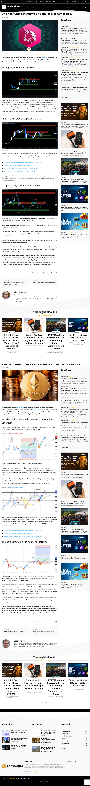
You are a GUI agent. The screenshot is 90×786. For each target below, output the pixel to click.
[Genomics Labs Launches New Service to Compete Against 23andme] (36, 733)
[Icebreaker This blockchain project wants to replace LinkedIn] (6, 747)
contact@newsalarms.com (36, 771)
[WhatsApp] (56, 272)
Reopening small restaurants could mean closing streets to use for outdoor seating (48, 740)
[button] (85, 7)
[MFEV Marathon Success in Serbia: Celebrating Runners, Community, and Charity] (74, 166)
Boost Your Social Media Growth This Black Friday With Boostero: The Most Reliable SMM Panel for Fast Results (74, 87)
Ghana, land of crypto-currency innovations (44, 282)
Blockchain (5, 17)
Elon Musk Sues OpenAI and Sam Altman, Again (19, 738)
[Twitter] (48, 272)
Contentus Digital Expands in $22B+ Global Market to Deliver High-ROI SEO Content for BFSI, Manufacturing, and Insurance (74, 74)
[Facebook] (44, 272)
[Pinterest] (52, 272)
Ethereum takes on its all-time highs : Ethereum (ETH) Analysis (13, 283)
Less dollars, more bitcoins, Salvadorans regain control (19, 171)
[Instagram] (72, 766)
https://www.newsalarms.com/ (21, 294)
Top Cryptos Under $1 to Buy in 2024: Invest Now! (73, 207)
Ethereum (44, 57)
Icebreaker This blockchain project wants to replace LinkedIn (19, 747)
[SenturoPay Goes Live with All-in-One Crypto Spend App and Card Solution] (74, 139)
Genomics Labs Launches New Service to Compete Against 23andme (48, 732)
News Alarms (13, 778)
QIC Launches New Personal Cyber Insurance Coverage (19, 731)
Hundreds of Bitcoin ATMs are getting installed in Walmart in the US (22, 162)
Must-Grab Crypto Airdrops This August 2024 (73, 234)
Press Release (64, 26)
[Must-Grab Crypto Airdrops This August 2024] (74, 221)
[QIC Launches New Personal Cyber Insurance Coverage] (6, 733)
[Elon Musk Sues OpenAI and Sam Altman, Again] (6, 740)
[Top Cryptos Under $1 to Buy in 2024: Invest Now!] (74, 194)
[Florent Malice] (7, 297)
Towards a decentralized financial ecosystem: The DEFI (19, 165)
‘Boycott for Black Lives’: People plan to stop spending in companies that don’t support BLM (49, 749)
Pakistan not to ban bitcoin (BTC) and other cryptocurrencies (21, 168)
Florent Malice (53, 54)
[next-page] (47, 357)
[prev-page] (42, 357)
